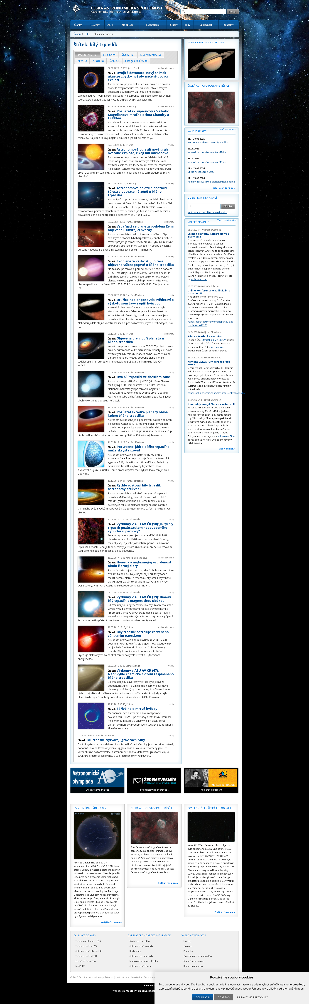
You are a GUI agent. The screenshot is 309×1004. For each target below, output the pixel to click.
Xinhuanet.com (199, 279)
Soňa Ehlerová (212, 286)
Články (78, 24)
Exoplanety (168, 183)
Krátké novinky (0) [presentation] (150, 54)
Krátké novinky (198, 222)
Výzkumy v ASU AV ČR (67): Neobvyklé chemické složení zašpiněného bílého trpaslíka (141, 674)
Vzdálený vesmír (166, 68)
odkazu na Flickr (226, 436)
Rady (187, 24)
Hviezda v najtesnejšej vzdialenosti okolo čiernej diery (140, 564)
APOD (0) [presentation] (98, 61)
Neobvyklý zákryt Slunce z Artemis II (211, 404)
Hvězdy (170, 144)
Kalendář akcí (197, 131)
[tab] (87, 55)
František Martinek (135, 221)
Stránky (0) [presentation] (109, 54)
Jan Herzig (131, 106)
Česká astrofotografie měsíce (208, 85)
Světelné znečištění (139, 941)
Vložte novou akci (228, 129)
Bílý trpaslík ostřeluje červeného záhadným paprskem (138, 634)
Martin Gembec (213, 229)
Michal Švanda (133, 519)
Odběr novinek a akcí (202, 197)
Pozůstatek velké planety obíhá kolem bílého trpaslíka (138, 414)
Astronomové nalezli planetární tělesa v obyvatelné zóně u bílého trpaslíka (137, 191)
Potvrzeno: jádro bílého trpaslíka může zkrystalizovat (139, 448)
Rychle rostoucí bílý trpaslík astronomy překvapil (134, 487)
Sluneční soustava (193, 961)
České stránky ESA (85, 961)
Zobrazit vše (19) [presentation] (87, 54)
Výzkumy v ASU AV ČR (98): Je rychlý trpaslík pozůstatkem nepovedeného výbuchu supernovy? (140, 527)
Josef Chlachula (213, 332)
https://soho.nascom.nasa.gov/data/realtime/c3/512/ (216, 392)
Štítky (87, 34)
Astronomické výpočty (141, 946)
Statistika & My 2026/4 (214, 339)
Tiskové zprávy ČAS (86, 946)
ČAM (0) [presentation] (114, 61)
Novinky (95, 24)
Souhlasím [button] (203, 997)
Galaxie (187, 946)
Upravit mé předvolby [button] (252, 997)
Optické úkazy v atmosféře (198, 956)
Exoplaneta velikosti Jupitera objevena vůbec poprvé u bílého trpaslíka (141, 263)
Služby (174, 24)
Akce (110, 24)
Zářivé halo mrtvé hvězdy (137, 708)
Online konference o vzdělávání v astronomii (209, 292)
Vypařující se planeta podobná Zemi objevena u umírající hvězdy (141, 228)
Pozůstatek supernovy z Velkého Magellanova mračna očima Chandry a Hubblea (138, 114)
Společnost (206, 24)
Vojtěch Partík (132, 68)
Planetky (188, 951)
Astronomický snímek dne (206, 42)
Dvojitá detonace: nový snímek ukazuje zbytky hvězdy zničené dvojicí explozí (138, 76)
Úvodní (77, 34)
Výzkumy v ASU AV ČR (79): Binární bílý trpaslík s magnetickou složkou (139, 599)
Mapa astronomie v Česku (143, 961)
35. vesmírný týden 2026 (90, 808)
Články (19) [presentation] (128, 54)
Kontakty (229, 24)
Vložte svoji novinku (227, 220)
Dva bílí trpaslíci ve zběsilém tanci (144, 377)
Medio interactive (136, 990)
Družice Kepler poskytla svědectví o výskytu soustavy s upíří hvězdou (141, 301)
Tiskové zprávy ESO (86, 956)
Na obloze (127, 24)
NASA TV (80, 966)
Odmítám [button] (224, 997)
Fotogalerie (153, 24)
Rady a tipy (135, 951)
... (151, 99)
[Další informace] (97, 835)
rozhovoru (217, 347)
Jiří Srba (129, 144)
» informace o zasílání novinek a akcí (207, 212)
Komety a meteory (193, 966)
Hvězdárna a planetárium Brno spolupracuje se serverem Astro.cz (151, 977)
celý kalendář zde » (224, 187)
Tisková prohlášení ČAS (88, 941)
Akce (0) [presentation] (82, 61)
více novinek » (227, 448)
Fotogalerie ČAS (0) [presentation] (136, 61)
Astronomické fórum (140, 966)
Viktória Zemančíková (136, 557)
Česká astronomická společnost (96, 977)
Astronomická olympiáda (88, 951)
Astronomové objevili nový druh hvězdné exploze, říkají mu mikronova (138, 151)
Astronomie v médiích (141, 956)
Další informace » (111, 922)
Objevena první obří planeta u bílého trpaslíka (136, 340)
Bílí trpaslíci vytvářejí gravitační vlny (116, 740)
